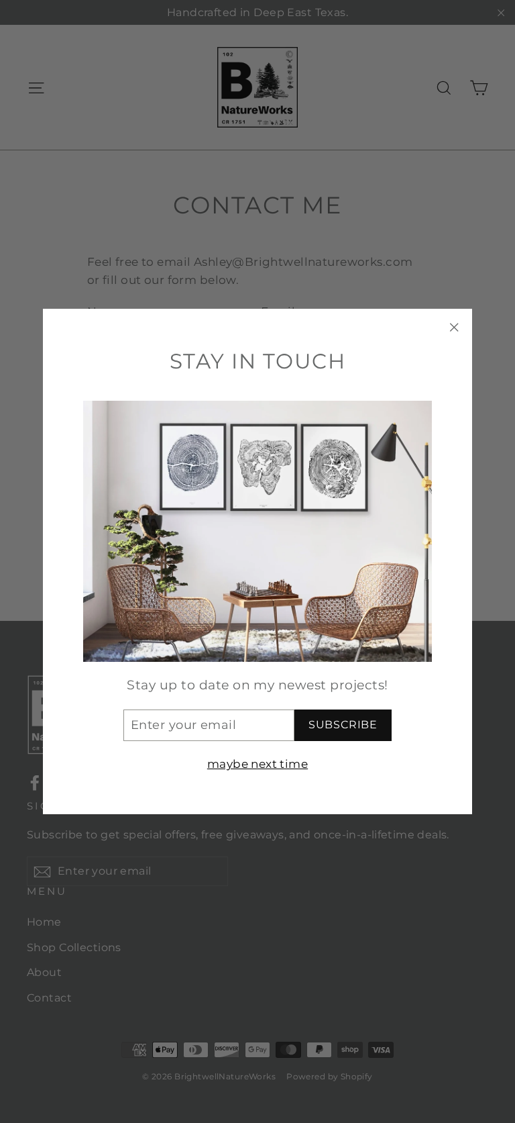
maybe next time (257, 764)
